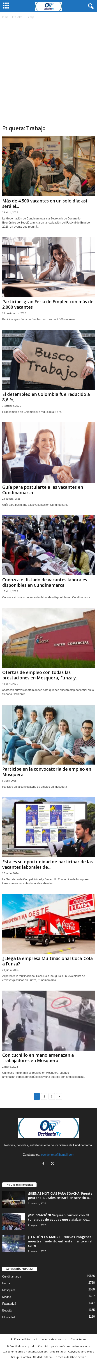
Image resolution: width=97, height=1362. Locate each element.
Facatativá (9, 1303)
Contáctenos (78, 1339)
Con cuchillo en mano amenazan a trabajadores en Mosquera (38, 1058)
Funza (6, 1283)
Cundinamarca (11, 1276)
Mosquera (8, 1290)
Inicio (5, 17)
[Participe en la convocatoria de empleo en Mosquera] (48, 735)
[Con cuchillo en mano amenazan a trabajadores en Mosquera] (48, 1021)
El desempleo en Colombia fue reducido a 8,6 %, (46, 397)
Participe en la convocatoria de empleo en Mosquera (46, 771)
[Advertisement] (48, 73)
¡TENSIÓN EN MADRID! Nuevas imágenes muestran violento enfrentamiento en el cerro (60, 1241)
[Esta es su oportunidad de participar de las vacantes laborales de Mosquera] (48, 827)
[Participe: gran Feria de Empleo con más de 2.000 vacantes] (48, 267)
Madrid (6, 1297)
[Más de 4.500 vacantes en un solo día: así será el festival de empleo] (48, 166)
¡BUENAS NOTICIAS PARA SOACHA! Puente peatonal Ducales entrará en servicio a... (60, 1195)
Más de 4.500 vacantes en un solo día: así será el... (44, 203)
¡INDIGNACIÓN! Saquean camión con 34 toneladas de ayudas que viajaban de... (59, 1217)
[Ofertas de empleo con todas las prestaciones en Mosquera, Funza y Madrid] (48, 638)
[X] (53, 1164)
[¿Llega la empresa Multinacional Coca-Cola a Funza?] (48, 924)
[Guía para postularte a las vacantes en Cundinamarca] (48, 452)
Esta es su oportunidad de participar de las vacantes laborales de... (47, 864)
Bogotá (7, 1310)
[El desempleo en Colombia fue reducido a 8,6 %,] (48, 360)
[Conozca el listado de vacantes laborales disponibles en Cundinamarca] (48, 545)
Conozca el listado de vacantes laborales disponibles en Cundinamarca (44, 582)
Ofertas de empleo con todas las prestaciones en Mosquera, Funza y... (40, 675)
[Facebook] (44, 1164)
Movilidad (8, 1317)
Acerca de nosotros (54, 1339)
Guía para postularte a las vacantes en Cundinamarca (42, 490)
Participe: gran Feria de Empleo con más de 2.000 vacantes (47, 304)
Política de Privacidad (24, 1339)
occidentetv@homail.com (57, 1154)
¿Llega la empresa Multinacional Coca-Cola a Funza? (47, 961)
